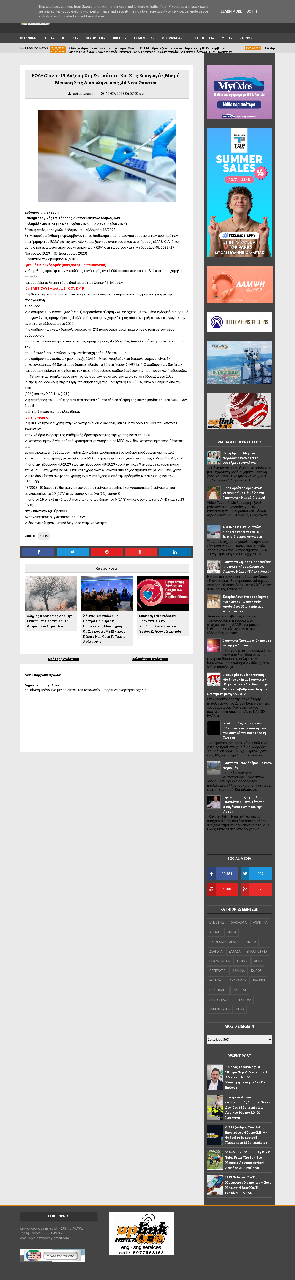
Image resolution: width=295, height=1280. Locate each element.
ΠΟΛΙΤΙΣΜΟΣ (218, 990)
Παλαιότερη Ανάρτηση (150, 659)
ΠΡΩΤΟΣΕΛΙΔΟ (219, 1000)
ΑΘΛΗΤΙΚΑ (260, 922)
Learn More (231, 11)
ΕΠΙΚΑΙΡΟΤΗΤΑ (201, 38)
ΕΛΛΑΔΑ (235, 951)
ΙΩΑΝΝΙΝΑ (27, 38)
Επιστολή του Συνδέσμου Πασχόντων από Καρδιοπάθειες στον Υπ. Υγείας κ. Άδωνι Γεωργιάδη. (160, 623)
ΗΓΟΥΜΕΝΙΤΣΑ (219, 961)
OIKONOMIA (239, 922)
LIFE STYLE (217, 922)
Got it (252, 11)
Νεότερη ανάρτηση (63, 659)
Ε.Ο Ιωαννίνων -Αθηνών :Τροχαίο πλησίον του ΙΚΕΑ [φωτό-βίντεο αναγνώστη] (243, 532)
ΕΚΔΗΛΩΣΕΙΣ (143, 38)
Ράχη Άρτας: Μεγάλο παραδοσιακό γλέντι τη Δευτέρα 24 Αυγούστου (240, 458)
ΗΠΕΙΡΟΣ (242, 961)
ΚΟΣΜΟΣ (215, 980)
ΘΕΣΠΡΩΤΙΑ (95, 38)
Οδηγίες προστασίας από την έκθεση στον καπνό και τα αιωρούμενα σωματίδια (49, 621)
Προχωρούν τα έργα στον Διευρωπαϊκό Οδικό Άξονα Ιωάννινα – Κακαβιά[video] (244, 493)
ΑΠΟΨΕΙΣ (215, 932)
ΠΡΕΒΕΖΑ (69, 38)
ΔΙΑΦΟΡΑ (216, 951)
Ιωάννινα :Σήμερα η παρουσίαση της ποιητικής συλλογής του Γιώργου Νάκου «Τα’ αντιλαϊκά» (247, 567)
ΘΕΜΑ (258, 961)
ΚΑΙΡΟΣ (245, 38)
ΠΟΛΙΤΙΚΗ (258, 980)
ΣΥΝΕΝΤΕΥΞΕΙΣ (219, 1009)
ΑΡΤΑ (48, 38)
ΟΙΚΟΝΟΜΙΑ (171, 38)
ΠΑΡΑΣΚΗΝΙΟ (237, 980)
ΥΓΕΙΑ (226, 38)
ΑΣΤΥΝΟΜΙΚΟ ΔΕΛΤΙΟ (224, 942)
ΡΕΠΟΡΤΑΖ (243, 1000)
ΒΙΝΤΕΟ (119, 38)
